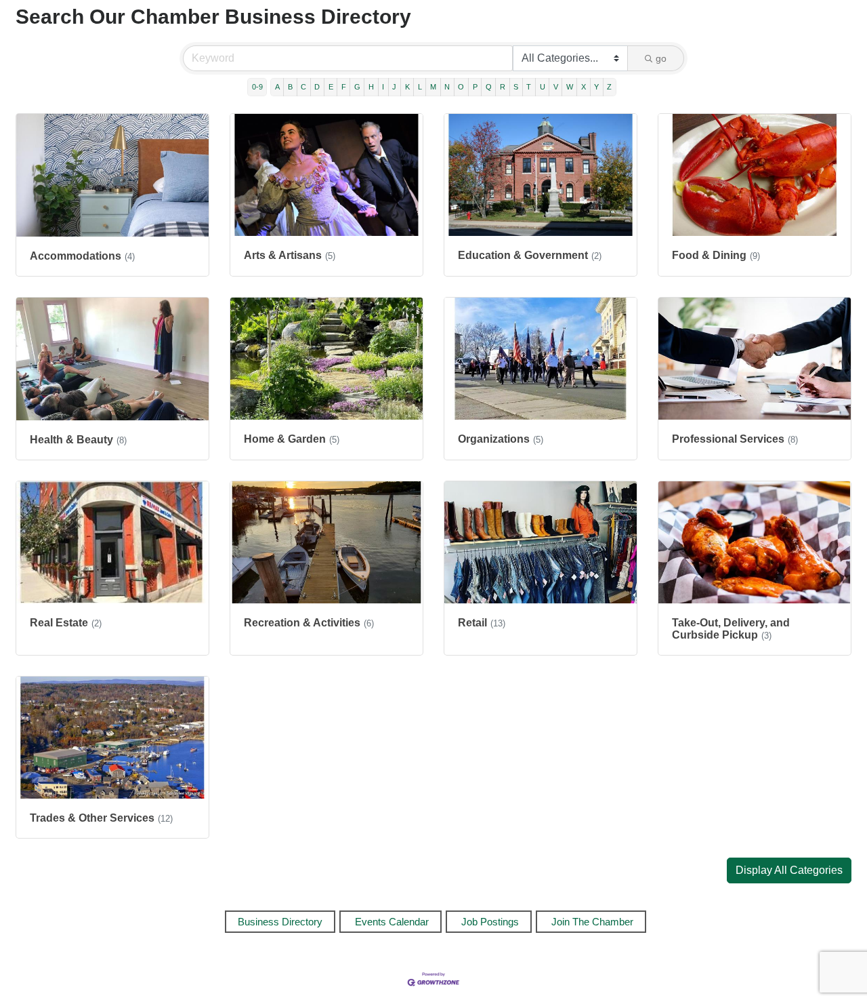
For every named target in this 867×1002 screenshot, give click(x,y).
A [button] (277, 87)
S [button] (515, 87)
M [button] (433, 87)
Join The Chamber (592, 921)
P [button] (475, 87)
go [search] (661, 58)
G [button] (357, 87)
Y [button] (596, 87)
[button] (789, 870)
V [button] (555, 87)
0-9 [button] (257, 87)
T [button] (528, 87)
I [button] (383, 87)
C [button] (303, 87)
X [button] (583, 87)
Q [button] (489, 87)
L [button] (420, 87)
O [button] (461, 87)
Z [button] (609, 87)
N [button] (447, 87)
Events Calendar (392, 921)
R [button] (502, 87)
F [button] (343, 87)
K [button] (407, 87)
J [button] (394, 87)
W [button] (569, 87)
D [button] (317, 87)
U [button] (542, 87)
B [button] (290, 87)
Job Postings (490, 921)
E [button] (331, 87)
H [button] (371, 87)
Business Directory (280, 921)
